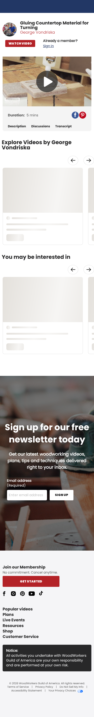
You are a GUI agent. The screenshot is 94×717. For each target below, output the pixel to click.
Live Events (14, 620)
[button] (60, 43)
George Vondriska (37, 32)
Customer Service (21, 636)
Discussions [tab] (40, 126)
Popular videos (18, 609)
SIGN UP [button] (61, 495)
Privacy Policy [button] (44, 687)
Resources (13, 626)
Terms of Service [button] (18, 687)
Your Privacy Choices (62, 691)
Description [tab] (17, 126)
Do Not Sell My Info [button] (72, 687)
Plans (8, 614)
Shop (8, 631)
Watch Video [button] (20, 43)
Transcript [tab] (63, 126)
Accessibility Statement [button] (26, 691)
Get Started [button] (31, 581)
